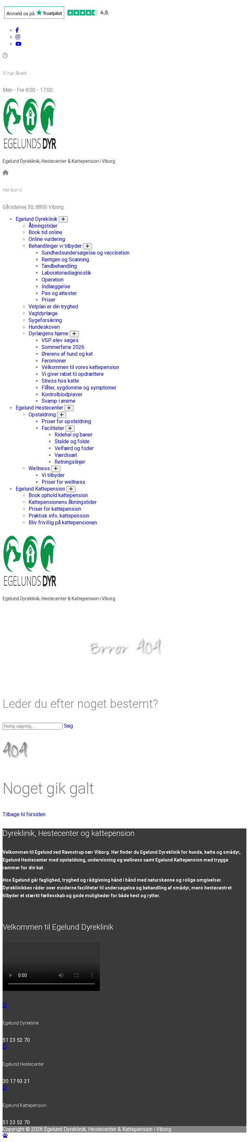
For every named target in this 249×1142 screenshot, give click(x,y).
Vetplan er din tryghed (53, 306)
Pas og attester (59, 293)
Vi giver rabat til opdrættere (73, 374)
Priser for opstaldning (66, 421)
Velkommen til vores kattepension (80, 367)
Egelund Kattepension (40, 489)
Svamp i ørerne (59, 401)
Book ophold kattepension (58, 495)
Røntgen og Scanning (65, 259)
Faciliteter (53, 428)
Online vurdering (47, 239)
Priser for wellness (63, 482)
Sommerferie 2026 (63, 347)
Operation (53, 280)
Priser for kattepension (55, 509)
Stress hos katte (60, 381)
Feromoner (54, 361)
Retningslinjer (69, 462)
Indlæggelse (56, 286)
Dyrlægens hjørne (48, 333)
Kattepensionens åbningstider (63, 502)
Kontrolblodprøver (62, 394)
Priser (48, 300)
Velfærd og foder (74, 448)
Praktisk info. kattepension (59, 516)
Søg (68, 726)
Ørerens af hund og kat (67, 354)
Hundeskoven (44, 327)
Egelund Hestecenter (39, 408)
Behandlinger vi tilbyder (55, 246)
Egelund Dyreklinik (36, 219)
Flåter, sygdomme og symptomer (79, 388)
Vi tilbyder (53, 475)
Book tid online (45, 232)
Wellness (39, 468)
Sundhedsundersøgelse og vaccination (85, 253)
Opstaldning (42, 414)
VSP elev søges (60, 340)
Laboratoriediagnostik (66, 273)
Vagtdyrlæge (43, 313)
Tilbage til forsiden (24, 814)
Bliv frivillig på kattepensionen (63, 522)
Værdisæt (65, 455)
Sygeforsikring (45, 320)
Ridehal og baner (73, 435)
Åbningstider (43, 226)
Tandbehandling (59, 266)
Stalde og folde (71, 441)
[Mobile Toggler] (63, 219)
